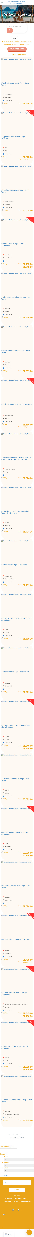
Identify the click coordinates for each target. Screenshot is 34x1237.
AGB (16, 1202)
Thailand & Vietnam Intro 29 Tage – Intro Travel (16, 1101)
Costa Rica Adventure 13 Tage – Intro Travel (15, 351)
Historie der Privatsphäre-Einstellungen (17, 1227)
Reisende (6, 1162)
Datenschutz (20, 1199)
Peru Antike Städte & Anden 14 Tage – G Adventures (16, 619)
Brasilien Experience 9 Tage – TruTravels (16, 404)
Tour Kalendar (17, 49)
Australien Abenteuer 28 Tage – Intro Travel (15, 780)
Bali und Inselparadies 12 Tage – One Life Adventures (15, 726)
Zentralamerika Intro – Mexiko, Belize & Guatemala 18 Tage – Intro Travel (16, 458)
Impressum (25, 1202)
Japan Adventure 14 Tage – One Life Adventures (15, 833)
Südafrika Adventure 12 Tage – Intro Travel (15, 191)
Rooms (6, 1156)
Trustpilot (5, 1182)
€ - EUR (16, 1190)
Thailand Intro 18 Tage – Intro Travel (15, 672)
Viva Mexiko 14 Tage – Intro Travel (14, 565)
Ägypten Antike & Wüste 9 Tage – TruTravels (14, 137)
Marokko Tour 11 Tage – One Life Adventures (13, 244)
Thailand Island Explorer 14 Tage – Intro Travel (16, 298)
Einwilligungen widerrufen (17, 1232)
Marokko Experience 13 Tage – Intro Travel (15, 84)
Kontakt (8, 1199)
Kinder (6, 1167)
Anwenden (5, 1175)
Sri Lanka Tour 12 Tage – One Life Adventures (14, 994)
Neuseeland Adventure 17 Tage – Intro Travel (15, 887)
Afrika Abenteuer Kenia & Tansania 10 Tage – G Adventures (15, 512)
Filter (14, 38)
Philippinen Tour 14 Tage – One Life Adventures (14, 1047)
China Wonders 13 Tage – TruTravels (15, 939)
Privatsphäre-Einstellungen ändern (17, 1230)
